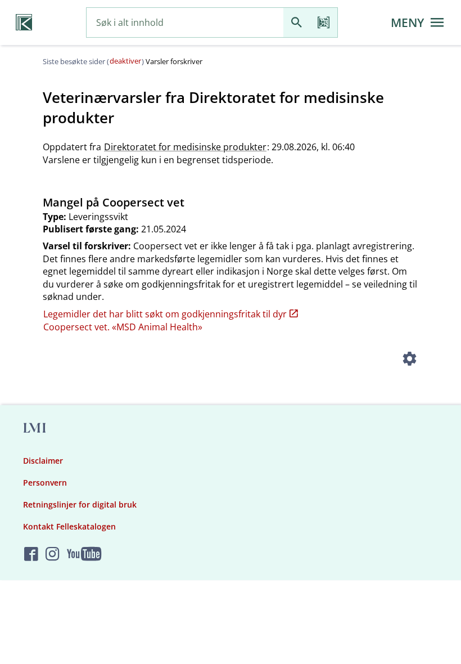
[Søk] (296, 23)
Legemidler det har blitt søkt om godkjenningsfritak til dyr (165, 314)
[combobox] (185, 23)
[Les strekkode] (323, 23)
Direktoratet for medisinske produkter (185, 147)
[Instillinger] (409, 360)
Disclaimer (43, 460)
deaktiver (125, 61)
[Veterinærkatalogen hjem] (23, 22)
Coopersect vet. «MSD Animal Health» (122, 327)
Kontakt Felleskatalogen (69, 526)
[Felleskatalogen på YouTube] (84, 554)
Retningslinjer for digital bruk (80, 504)
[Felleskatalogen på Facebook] (31, 554)
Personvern (45, 482)
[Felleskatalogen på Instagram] (52, 554)
